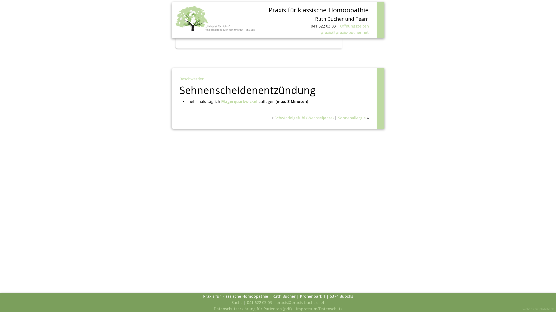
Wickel (262, 43)
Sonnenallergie (352, 117)
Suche (237, 302)
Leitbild (215, 43)
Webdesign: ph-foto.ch (538, 309)
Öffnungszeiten (354, 26)
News (199, 43)
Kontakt (326, 43)
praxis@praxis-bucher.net (345, 32)
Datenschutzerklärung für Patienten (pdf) (253, 308)
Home (184, 43)
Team (277, 43)
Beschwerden (239, 43)
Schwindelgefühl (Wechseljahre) (304, 117)
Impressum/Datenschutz (319, 308)
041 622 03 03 (259, 302)
